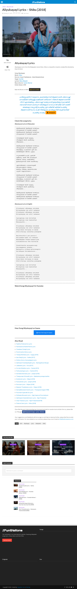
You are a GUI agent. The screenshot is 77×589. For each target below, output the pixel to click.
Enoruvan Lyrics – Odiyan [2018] (25, 384)
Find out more (7, 540)
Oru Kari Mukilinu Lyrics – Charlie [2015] (27, 368)
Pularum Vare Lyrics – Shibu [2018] (26, 403)
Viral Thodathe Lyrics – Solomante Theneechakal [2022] (27, 509)
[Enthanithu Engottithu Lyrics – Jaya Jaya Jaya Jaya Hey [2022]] (16, 502)
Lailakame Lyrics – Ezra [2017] (24, 365)
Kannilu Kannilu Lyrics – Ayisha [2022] (13, 447)
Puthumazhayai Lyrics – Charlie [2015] (27, 371)
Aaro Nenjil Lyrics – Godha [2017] (25, 357)
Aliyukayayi (26, 423)
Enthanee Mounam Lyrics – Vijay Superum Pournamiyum (32, 395)
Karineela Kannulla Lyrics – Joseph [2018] (27, 373)
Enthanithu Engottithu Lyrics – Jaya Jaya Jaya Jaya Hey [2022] (26, 504)
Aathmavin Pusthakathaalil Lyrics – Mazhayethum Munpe (32, 363)
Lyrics (4, 6)
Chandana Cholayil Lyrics (23, 349)
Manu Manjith (24, 81)
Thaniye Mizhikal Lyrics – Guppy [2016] (27, 355)
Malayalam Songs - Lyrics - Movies (34, 412)
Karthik (21, 79)
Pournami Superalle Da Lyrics (24, 392)
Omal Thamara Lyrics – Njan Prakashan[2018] (29, 400)
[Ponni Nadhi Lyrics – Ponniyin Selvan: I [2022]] (16, 490)
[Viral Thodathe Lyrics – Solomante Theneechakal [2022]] (16, 508)
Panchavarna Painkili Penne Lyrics (25, 346)
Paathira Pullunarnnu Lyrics (24, 344)
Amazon (52, 112)
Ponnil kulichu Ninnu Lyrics (24, 352)
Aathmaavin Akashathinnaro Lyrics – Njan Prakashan (31, 398)
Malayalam (10, 6)
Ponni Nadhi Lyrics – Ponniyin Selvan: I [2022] (38, 447)
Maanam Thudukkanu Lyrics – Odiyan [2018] (28, 387)
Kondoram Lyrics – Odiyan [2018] (25, 379)
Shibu (20, 75)
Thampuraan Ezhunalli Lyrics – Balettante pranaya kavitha (32, 376)
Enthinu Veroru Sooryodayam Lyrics (26, 360)
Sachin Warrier (28, 83)
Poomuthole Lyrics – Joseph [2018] (26, 382)
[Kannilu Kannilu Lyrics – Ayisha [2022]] (16, 485)
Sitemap (28, 587)
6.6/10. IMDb (35, 89)
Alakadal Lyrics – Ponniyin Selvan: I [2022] (63, 447)
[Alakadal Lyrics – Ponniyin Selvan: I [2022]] (16, 496)
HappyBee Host (21, 587)
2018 (21, 423)
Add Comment (7, 62)
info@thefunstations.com (66, 419)
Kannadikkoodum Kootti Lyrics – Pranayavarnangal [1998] (32, 390)
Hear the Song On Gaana (45, 332)
